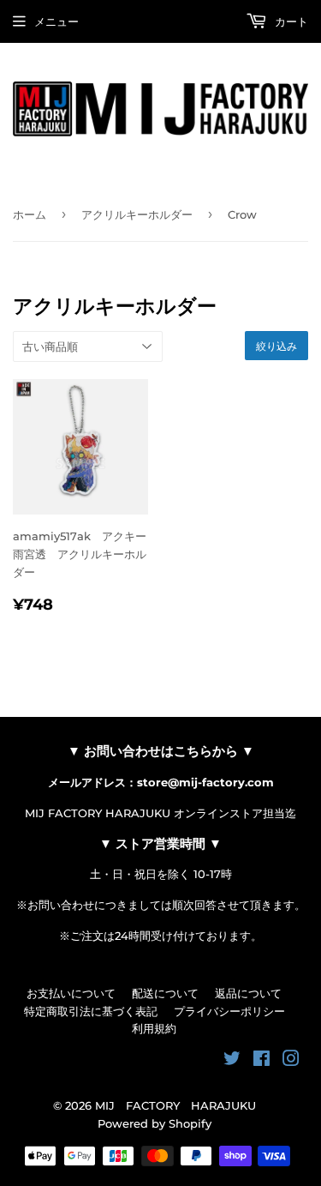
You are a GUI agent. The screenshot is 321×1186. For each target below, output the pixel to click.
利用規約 (154, 1028)
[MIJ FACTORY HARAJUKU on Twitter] (232, 1061)
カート (289, 21)
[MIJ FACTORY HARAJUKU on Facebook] (261, 1061)
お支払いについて (71, 993)
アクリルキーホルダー (137, 214)
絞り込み (276, 346)
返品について (248, 993)
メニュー (56, 21)
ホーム (29, 214)
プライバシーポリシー (229, 1011)
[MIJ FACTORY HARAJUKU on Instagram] (291, 1061)
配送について (165, 993)
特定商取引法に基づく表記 (91, 1011)
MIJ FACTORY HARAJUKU (175, 1105)
